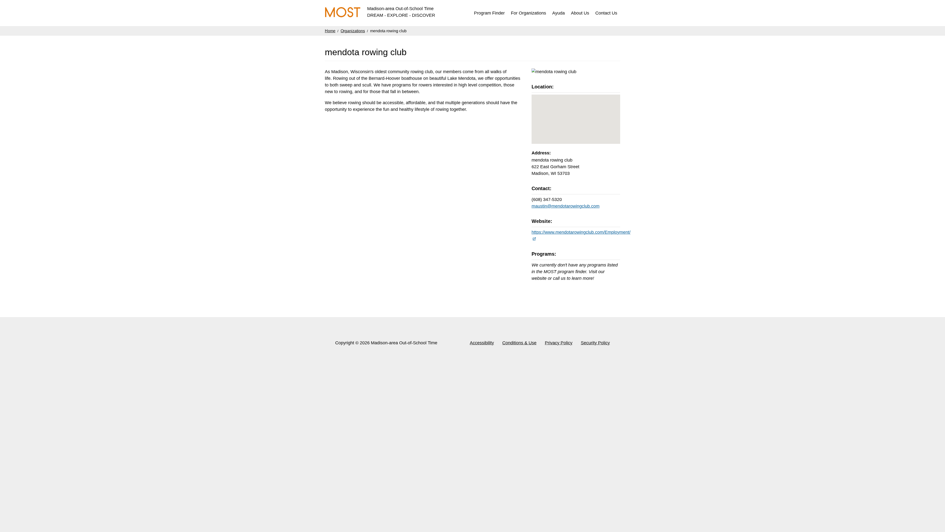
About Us (580, 13)
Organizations (353, 31)
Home (330, 31)
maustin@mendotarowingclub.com (565, 206)
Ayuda (558, 13)
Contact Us (606, 13)
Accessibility (482, 342)
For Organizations (528, 13)
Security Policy (595, 342)
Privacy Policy (558, 342)
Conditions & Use (519, 342)
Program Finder (489, 13)
